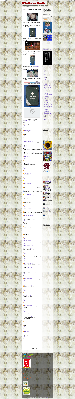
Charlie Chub (25, 211)
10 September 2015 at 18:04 (28, 173)
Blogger (47, 397)
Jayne (25, 295)
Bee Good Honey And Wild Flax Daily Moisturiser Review (47, 103)
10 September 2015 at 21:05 (29, 183)
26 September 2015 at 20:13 (28, 295)
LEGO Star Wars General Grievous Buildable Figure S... (47, 110)
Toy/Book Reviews (31, 5)
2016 (44, 74)
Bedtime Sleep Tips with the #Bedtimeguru (48, 185)
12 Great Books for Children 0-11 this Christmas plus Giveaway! (48, 196)
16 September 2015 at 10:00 (30, 245)
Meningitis (42, 5)
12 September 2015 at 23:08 (29, 208)
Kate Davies (25, 292)
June (44, 116)
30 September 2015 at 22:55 (29, 331)
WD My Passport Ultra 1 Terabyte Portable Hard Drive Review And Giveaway (48, 181)
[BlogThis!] (33, 120)
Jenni (25, 173)
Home (23, 5)
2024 (44, 68)
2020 (44, 71)
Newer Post (24, 350)
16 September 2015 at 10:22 (29, 248)
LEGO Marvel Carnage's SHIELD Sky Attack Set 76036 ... (47, 93)
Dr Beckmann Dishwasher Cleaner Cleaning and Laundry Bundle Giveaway (48, 214)
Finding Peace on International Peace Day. (48, 94)
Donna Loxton (25, 263)
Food (39, 5)
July (44, 115)
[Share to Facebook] (34, 120)
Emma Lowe (25, 190)
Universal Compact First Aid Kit (37, 66)
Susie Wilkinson (26, 255)
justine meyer (25, 245)
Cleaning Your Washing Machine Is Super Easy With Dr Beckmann (48, 207)
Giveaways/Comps (36, 5)
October (45, 77)
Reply (24, 125)
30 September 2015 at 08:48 (29, 316)
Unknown (25, 183)
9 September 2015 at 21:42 (28, 156)
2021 (44, 70)
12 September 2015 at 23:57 (30, 211)
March (44, 118)
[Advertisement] (46, 44)
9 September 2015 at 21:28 (31, 152)
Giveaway (25, 121)
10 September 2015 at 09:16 (30, 163)
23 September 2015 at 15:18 (29, 278)
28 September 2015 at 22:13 (29, 305)
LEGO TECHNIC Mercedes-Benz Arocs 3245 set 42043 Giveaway (48, 203)
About (25, 5)
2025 (44, 67)
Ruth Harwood (25, 215)
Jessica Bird (25, 160)
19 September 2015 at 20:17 (30, 255)
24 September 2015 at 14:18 (31, 282)
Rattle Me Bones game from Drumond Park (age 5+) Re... (47, 109)
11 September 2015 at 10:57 (28, 194)
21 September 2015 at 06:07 (30, 263)
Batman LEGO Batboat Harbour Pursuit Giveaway (48, 188)
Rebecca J (25, 331)
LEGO (28, 5)
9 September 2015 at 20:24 (30, 141)
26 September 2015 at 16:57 (29, 292)
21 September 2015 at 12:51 (29, 267)
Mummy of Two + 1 (26, 141)
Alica (24, 240)
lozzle (25, 130)
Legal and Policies (45, 5)
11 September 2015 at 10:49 (29, 190)
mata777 (25, 156)
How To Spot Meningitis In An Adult (47, 102)
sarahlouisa (25, 248)
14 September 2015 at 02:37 (28, 240)
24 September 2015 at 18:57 (29, 285)
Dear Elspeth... (46, 199)
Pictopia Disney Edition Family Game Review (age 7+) (47, 96)
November (45, 76)
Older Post (40, 350)
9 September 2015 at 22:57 (29, 160)
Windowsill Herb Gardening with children (48, 112)
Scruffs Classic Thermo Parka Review (47, 85)
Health (27, 121)
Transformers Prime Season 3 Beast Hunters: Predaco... (47, 100)
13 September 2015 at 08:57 (30, 215)
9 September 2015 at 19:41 (28, 130)
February (45, 119)
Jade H (25, 194)
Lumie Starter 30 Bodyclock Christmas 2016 (48, 210)
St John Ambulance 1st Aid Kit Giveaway (48, 105)
